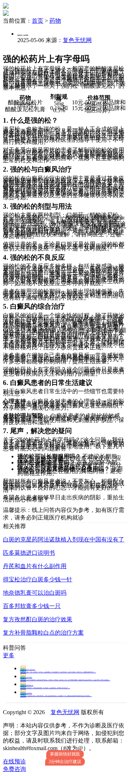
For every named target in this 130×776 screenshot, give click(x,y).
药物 (55, 21)
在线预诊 (14, 761)
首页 (37, 21)
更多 (8, 655)
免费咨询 (14, 769)
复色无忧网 (77, 40)
